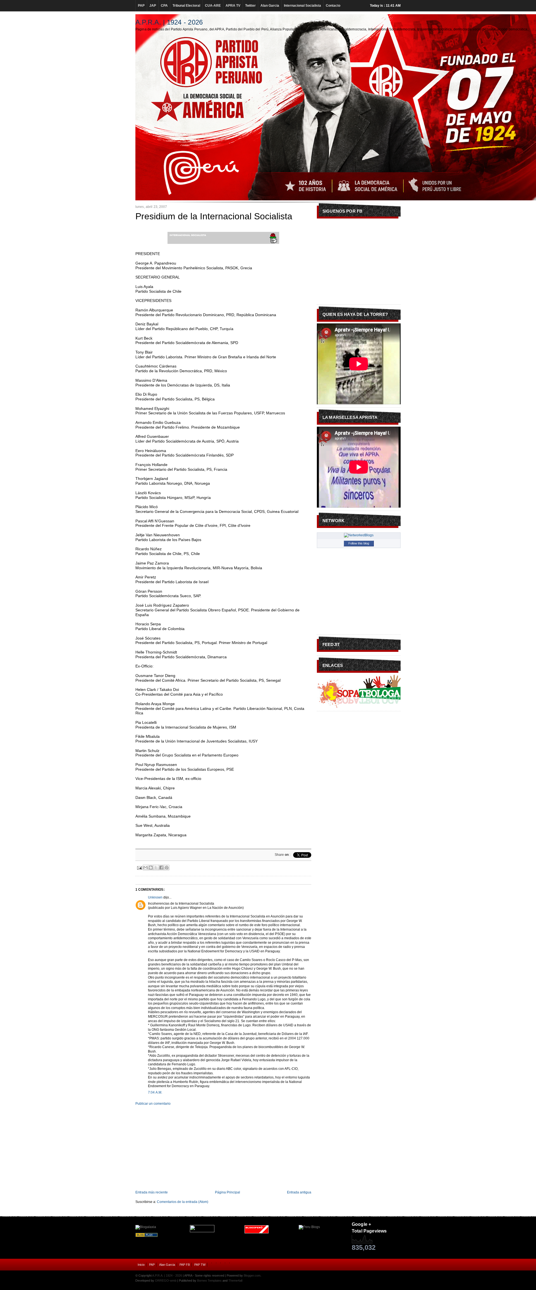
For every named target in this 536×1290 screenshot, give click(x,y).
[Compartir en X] (156, 867)
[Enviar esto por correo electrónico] (145, 867)
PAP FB (185, 1264)
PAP (141, 6)
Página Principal (227, 1192)
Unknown (155, 897)
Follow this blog (358, 543)
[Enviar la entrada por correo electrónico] (139, 867)
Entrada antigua (299, 1192)
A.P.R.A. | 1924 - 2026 (169, 22)
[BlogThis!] (151, 867)
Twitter (250, 6)
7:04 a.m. (155, 1092)
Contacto (333, 6)
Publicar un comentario (153, 1104)
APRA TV (233, 6)
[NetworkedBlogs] (359, 535)
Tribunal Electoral (186, 6)
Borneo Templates (209, 1280)
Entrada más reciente (151, 1192)
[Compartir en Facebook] (161, 867)
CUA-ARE (213, 6)
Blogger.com (252, 1275)
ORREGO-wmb (165, 1280)
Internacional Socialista (302, 6)
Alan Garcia (269, 6)
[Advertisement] (223, 1148)
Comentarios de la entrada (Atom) (182, 1202)
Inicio (141, 1264)
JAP (152, 6)
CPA (164, 6)
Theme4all (235, 1280)
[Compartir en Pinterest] (166, 867)
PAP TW (199, 1264)
